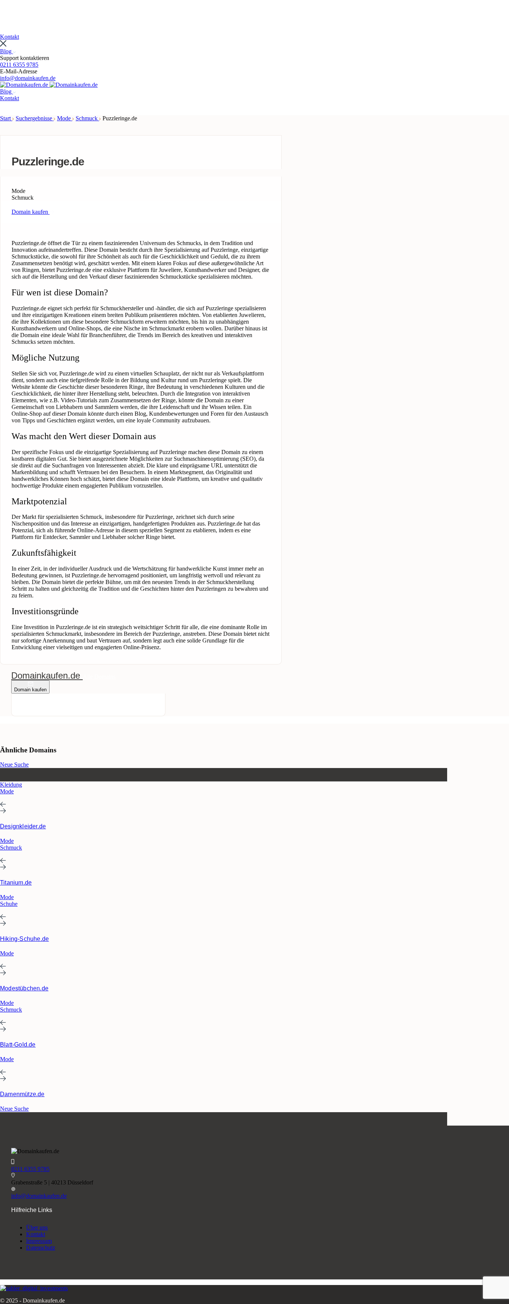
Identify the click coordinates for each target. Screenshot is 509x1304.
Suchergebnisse (35, 118)
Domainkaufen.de (47, 675)
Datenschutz (40, 1247)
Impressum (39, 1241)
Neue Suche (14, 764)
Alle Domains (99, 676)
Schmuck (87, 118)
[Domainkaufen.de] (25, 85)
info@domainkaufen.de (28, 78)
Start (6, 118)
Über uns (37, 1227)
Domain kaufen (30, 689)
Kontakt (35, 1234)
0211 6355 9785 (19, 64)
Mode (64, 118)
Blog (6, 51)
